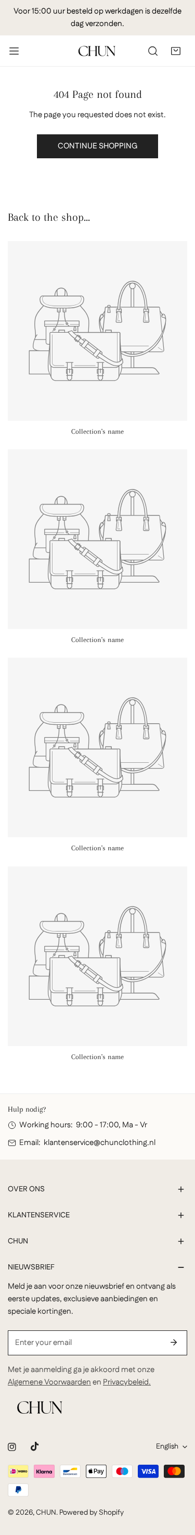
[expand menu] (14, 51)
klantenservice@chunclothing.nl (99, 1142)
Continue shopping (97, 146)
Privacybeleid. (127, 1382)
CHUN (46, 1512)
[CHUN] (97, 51)
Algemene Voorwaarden (49, 1382)
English (167, 1446)
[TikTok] (34, 1446)
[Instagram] (12, 1447)
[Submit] (173, 1342)
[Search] (152, 51)
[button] (175, 51)
